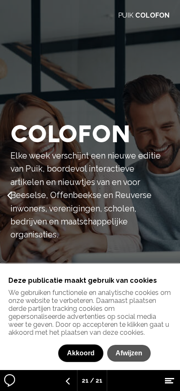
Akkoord (81, 353)
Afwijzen (129, 353)
